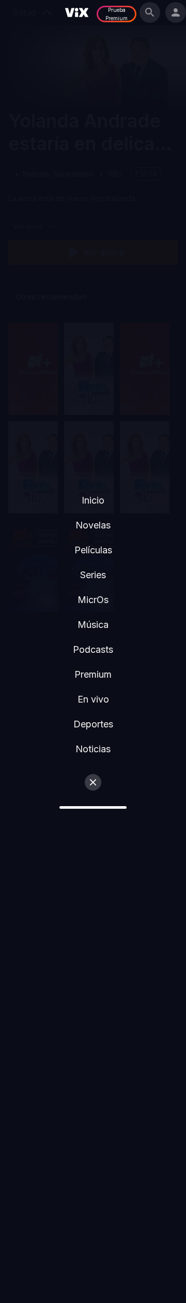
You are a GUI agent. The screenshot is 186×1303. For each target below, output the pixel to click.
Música (93, 624)
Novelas (93, 525)
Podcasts (93, 649)
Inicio (93, 500)
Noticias (93, 748)
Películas (93, 550)
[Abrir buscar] (150, 12)
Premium (93, 674)
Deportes (93, 724)
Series (93, 574)
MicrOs (93, 599)
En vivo (93, 699)
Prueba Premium (116, 14)
